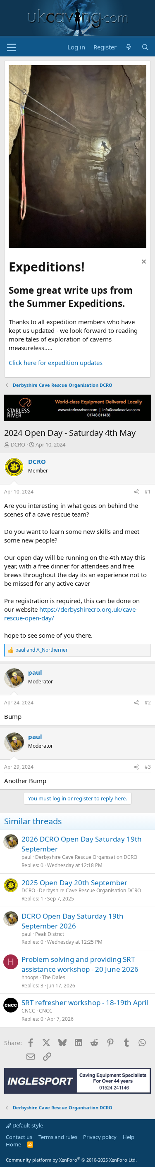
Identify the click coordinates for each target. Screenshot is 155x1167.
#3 (148, 766)
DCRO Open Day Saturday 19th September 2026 (72, 921)
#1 (148, 491)
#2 (148, 702)
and (41, 650)
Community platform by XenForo (71, 1160)
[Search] (145, 47)
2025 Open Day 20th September (74, 882)
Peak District (49, 934)
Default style (27, 1125)
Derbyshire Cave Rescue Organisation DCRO (86, 857)
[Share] (136, 492)
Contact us (19, 1137)
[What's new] (129, 47)
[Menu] (11, 47)
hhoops (29, 977)
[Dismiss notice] (142, 262)
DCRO (18, 444)
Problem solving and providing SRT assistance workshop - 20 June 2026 (79, 964)
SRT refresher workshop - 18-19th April (84, 1002)
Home (13, 1144)
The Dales (53, 977)
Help (128, 1137)
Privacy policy (100, 1137)
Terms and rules (57, 1137)
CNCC (28, 1010)
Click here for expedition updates (56, 362)
